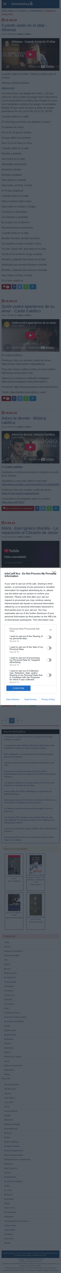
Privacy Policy (48, 699)
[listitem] (30, 630)
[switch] (48, 637)
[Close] (55, 574)
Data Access (30, 699)
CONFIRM (18, 688)
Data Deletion (13, 699)
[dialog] (30, 636)
